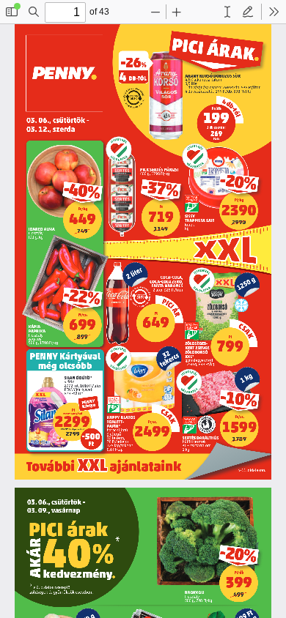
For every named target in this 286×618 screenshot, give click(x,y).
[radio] (227, 11)
